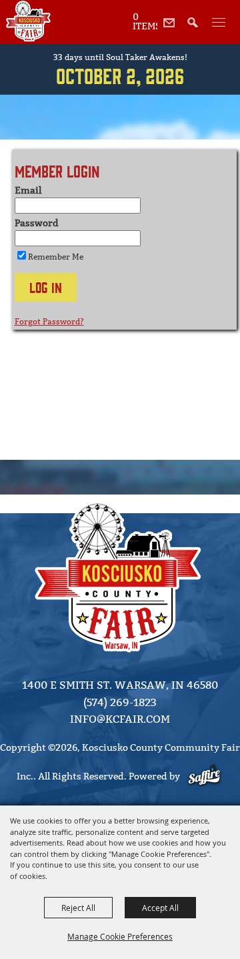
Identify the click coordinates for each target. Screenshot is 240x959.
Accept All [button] (160, 907)
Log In (45, 287)
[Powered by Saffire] (205, 776)
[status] (144, 21)
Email (28, 190)
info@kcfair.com (120, 719)
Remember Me (55, 257)
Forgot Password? (49, 321)
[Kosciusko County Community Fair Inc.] (28, 21)
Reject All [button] (78, 907)
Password (37, 223)
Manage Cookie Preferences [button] (120, 936)
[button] (196, 29)
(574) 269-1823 (120, 702)
